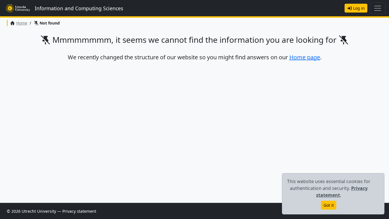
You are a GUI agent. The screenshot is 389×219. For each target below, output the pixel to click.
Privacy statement (79, 211)
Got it (329, 205)
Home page (304, 57)
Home (21, 23)
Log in (358, 8)
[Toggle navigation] (378, 8)
